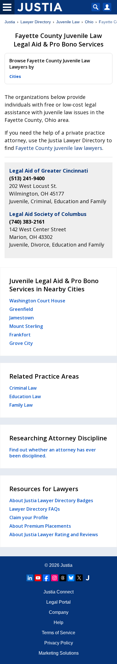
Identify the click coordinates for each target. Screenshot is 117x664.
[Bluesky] (71, 577)
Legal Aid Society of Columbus (47, 214)
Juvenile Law (68, 22)
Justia (10, 22)
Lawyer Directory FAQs (34, 509)
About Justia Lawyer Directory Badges (51, 500)
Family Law (21, 405)
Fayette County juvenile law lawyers (58, 148)
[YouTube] (38, 577)
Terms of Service (58, 632)
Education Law (25, 396)
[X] (79, 577)
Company (58, 612)
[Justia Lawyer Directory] (87, 577)
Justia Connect (58, 591)
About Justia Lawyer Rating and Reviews (53, 534)
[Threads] (62, 577)
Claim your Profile (28, 517)
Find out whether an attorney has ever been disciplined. (52, 453)
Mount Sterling (26, 326)
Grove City (21, 343)
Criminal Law (23, 388)
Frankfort (20, 335)
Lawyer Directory (35, 22)
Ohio (89, 22)
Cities (15, 76)
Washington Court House (37, 301)
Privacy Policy (58, 642)
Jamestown (21, 318)
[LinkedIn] (29, 577)
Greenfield (21, 309)
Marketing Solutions (59, 653)
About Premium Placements (40, 526)
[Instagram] (54, 577)
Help (58, 622)
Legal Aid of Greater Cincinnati (48, 170)
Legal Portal (58, 602)
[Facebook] (46, 577)
